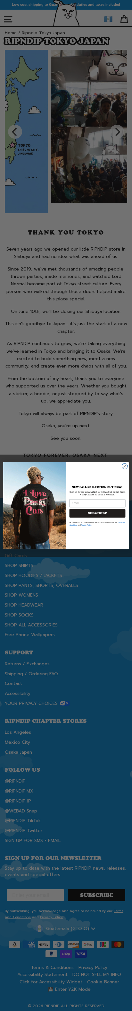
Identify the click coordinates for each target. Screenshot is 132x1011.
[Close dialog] (125, 466)
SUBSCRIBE (97, 513)
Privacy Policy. (86, 525)
